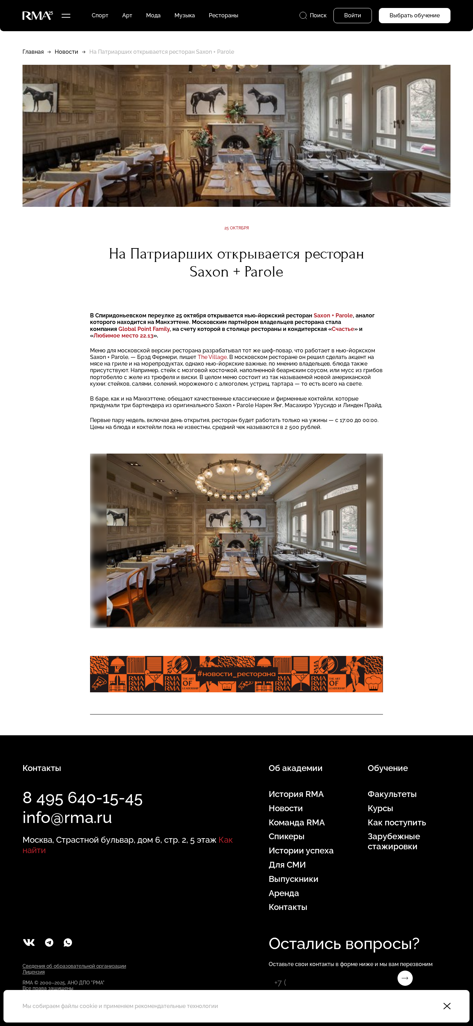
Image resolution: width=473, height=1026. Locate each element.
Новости (66, 52)
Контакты (288, 907)
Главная (33, 52)
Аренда (284, 893)
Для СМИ (287, 865)
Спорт (100, 15)
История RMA (296, 794)
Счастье (343, 329)
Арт (127, 15)
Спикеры (287, 836)
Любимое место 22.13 (123, 335)
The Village (212, 357)
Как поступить (397, 822)
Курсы (380, 808)
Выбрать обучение (415, 15)
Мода (153, 15)
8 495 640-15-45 (83, 797)
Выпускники (294, 879)
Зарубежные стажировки (394, 841)
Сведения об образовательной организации (74, 966)
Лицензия (34, 972)
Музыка (185, 15)
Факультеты (392, 794)
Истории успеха (301, 851)
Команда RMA (297, 822)
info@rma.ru (67, 817)
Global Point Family (144, 329)
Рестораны (223, 15)
